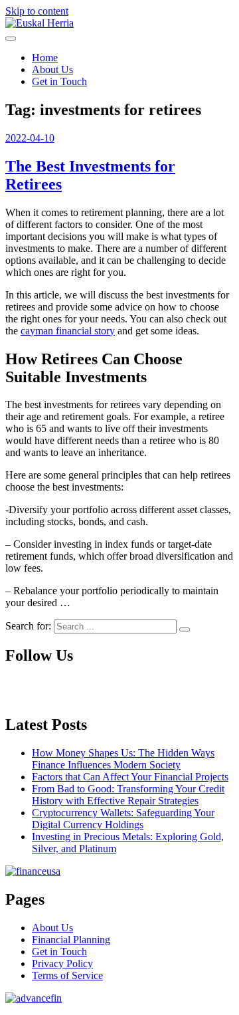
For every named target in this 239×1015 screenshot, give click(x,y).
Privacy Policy (62, 963)
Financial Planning (71, 939)
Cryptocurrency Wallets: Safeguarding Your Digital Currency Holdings (123, 818)
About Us (52, 69)
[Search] (184, 629)
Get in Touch (59, 81)
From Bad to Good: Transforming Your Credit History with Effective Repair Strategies (128, 794)
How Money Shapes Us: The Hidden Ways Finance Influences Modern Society (123, 758)
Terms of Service (67, 975)
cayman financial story (68, 330)
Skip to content (36, 11)
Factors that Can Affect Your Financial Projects (130, 776)
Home (45, 57)
